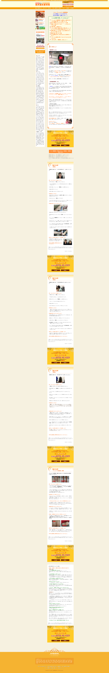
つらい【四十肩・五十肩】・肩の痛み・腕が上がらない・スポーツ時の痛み (40, 62)
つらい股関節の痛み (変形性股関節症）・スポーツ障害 (40, 93)
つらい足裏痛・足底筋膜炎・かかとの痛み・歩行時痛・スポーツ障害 (40, 127)
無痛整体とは (39, 8)
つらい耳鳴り (41, 66)
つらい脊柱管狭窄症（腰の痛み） (40, 102)
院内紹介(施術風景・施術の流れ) (52, 666)
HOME (39, 666)
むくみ (43, 143)
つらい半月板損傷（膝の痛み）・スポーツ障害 (40, 111)
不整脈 (37, 144)
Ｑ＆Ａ (64, 8)
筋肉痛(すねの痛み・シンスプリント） (40, 129)
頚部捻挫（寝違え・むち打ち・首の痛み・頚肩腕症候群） (40, 65)
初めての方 (45, 8)
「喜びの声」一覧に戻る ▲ (68, 251)
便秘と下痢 (39, 141)
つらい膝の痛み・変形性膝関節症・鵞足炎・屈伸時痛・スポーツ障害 (40, 113)
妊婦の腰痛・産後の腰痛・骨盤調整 (40, 89)
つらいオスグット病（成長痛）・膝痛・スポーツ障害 (40, 107)
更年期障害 (39, 143)
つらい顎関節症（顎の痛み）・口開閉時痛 (40, 57)
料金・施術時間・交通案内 (57, 8)
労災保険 (72, 8)
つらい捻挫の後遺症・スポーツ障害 (40, 120)
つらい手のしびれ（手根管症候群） (40, 81)
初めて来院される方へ (44, 666)
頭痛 (37, 56)
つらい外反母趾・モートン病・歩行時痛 (40, 125)
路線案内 (65, 145)
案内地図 (55, 145)
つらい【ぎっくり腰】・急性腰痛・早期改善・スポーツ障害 (39, 91)
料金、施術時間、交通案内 (66, 666)
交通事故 (67, 8)
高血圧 (40, 139)
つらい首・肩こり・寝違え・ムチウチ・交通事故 (40, 59)
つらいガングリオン (41, 82)
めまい (39, 56)
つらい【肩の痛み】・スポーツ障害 (40, 67)
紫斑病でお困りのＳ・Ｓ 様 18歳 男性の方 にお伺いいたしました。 (59, 154)
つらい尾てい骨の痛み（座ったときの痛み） (40, 99)
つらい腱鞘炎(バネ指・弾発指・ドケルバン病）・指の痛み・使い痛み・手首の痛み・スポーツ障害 (40, 78)
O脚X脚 (42, 130)
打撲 (39, 130)
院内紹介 (49, 8)
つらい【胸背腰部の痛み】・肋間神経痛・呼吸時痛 (40, 69)
